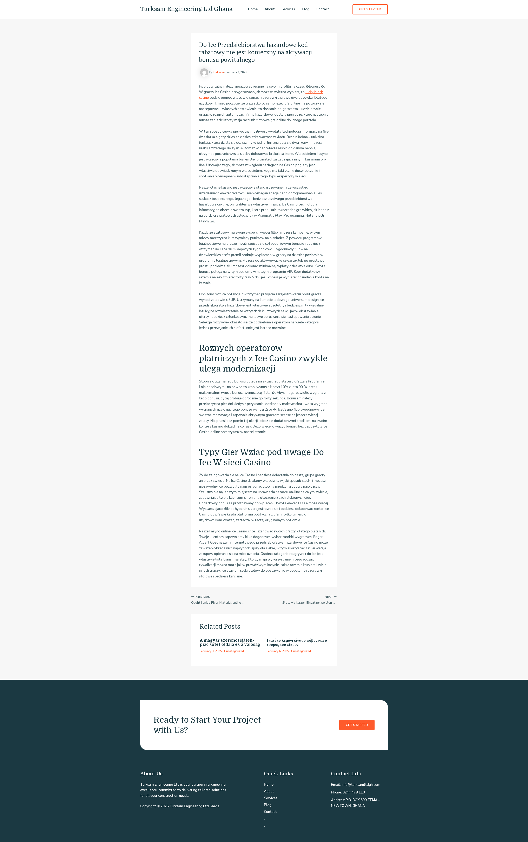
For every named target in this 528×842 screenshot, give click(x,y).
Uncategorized (234, 651)
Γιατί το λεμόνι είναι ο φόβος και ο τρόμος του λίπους (297, 642)
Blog (305, 9)
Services (288, 9)
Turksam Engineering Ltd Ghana (186, 9)
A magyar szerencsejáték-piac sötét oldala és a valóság (230, 642)
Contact (322, 9)
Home (253, 9)
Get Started (357, 725)
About (270, 9)
